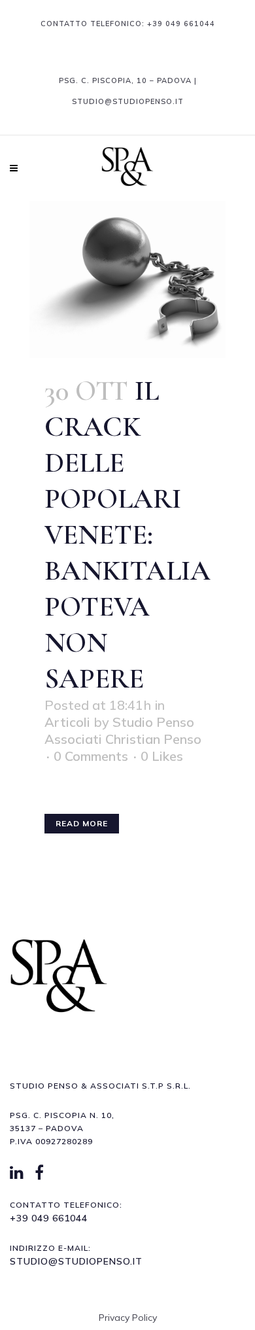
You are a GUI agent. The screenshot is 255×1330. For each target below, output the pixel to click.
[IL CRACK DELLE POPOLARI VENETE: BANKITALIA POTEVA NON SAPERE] (127, 279)
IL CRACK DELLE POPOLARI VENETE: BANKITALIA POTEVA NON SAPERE (127, 534)
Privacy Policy (128, 1317)
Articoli (67, 722)
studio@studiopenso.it (76, 1261)
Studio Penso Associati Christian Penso (122, 730)
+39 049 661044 (181, 23)
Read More (82, 823)
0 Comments (91, 756)
